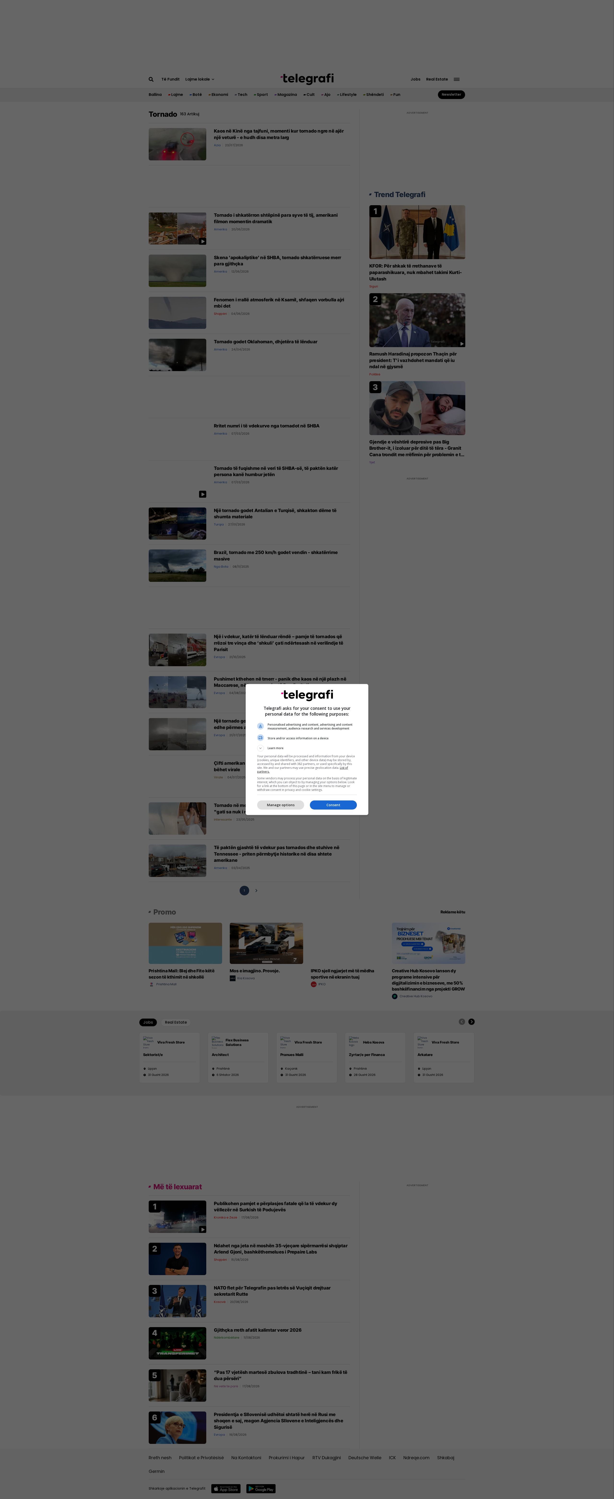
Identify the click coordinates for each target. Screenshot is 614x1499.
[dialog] (307, 749)
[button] (307, 748)
